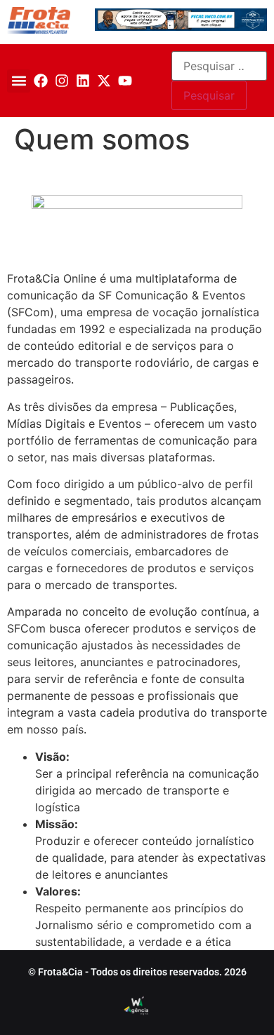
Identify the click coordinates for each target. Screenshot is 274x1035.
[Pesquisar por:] (219, 66)
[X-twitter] (104, 80)
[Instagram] (61, 80)
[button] (18, 81)
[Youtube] (125, 80)
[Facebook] (40, 80)
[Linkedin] (82, 80)
